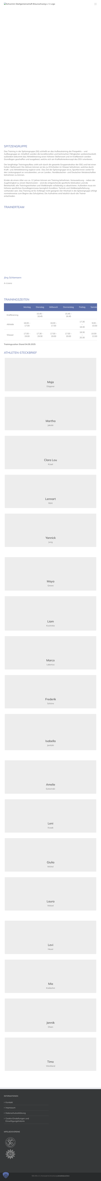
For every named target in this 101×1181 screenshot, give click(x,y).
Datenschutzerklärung (16, 1113)
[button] (6, 1175)
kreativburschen (63, 1176)
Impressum (10, 1107)
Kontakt (9, 1102)
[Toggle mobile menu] (95, 4)
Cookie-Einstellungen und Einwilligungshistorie (17, 1119)
